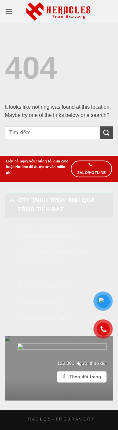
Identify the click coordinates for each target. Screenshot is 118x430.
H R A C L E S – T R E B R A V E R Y (59, 419)
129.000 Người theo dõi (82, 363)
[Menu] (9, 11)
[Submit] (106, 132)
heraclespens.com (39, 243)
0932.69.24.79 (54, 227)
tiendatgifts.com (57, 235)
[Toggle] (11, 200)
